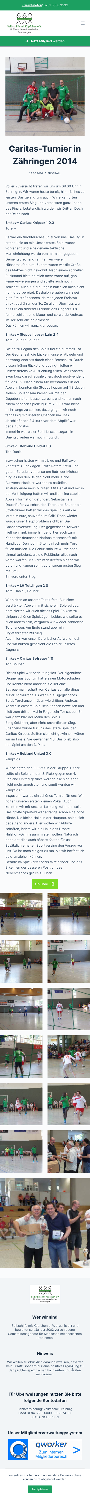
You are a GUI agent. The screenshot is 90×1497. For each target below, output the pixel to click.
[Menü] (83, 23)
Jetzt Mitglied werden (47, 41)
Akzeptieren (40, 1489)
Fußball (54, 173)
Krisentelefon (32, 5)
